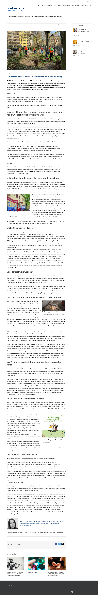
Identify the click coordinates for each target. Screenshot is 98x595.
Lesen (25, 532)
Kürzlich (81, 25)
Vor (64, 24)
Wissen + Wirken (32, 532)
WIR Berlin (61, 314)
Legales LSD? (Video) (33, 572)
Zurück (60, 24)
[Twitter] (72, 592)
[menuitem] (74, 2)
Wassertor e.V (34, 182)
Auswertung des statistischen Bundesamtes (18, 87)
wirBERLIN (53, 234)
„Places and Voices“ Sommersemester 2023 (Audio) (81, 31)
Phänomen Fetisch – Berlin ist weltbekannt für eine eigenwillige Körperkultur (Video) (56, 574)
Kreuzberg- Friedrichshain (56, 532)
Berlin (41, 532)
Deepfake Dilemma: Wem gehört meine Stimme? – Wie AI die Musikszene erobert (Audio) (15, 574)
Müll (8, 535)
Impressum (10, 589)
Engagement (46, 532)
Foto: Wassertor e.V (23, 73)
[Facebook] (69, 592)
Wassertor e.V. (13, 216)
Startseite (10, 585)
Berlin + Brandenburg (18, 532)
